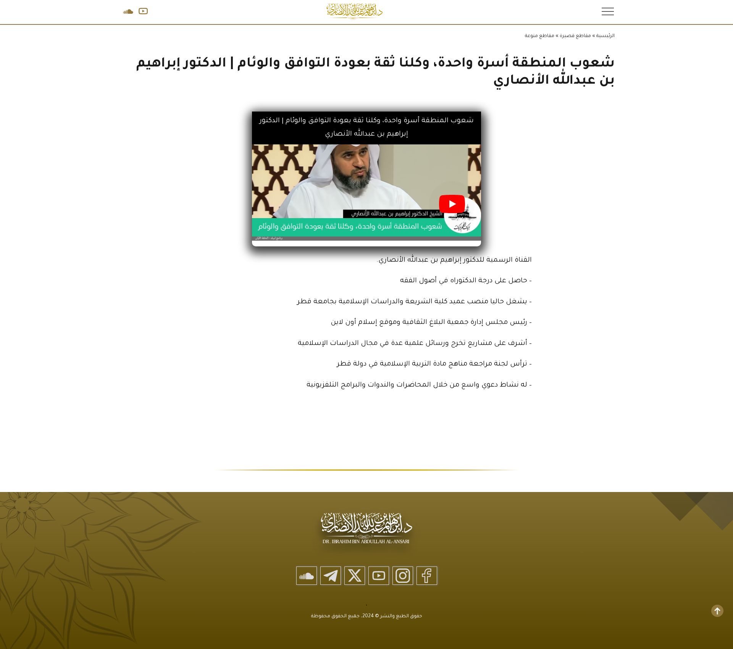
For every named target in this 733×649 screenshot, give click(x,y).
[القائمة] (607, 11)
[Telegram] (330, 575)
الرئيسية (605, 36)
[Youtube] (378, 575)
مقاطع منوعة (539, 36)
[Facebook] (427, 575)
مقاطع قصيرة (575, 36)
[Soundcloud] (306, 575)
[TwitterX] (354, 575)
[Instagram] (402, 575)
